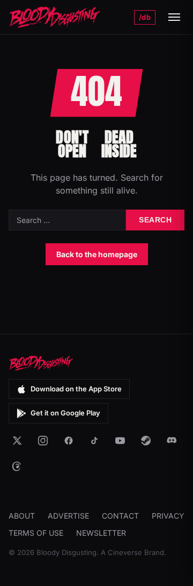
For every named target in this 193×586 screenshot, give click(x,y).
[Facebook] (68, 440)
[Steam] (145, 440)
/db (145, 17)
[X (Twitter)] (17, 440)
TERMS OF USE (36, 532)
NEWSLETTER (101, 532)
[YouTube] (120, 440)
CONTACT (120, 515)
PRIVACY (168, 515)
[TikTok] (94, 440)
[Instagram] (42, 440)
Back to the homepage (96, 254)
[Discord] (171, 440)
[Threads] (17, 466)
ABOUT (22, 515)
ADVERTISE (68, 515)
